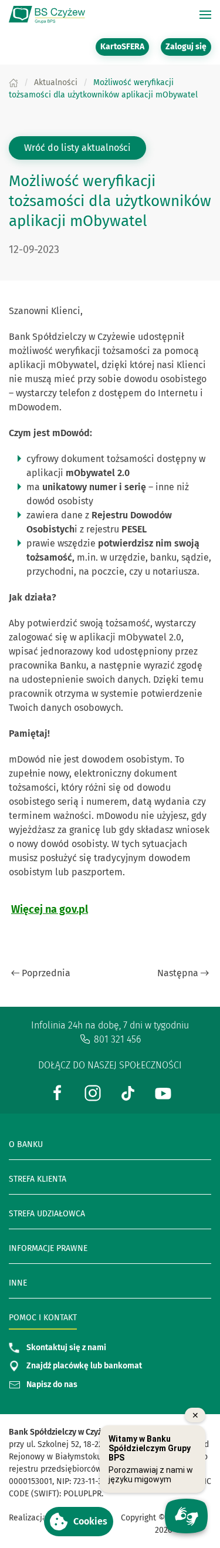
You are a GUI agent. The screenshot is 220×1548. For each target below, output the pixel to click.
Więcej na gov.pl (49, 909)
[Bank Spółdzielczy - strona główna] (47, 14)
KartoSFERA (124, 46)
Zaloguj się (188, 46)
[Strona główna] (13, 82)
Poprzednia (46, 973)
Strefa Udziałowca (47, 1214)
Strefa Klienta (37, 1179)
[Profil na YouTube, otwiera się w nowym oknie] (163, 1092)
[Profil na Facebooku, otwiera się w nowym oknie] (57, 1092)
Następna (177, 973)
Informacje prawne (48, 1248)
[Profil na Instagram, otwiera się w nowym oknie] (92, 1092)
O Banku (26, 1144)
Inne (18, 1283)
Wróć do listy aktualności (77, 147)
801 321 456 (117, 1039)
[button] (78, 1521)
